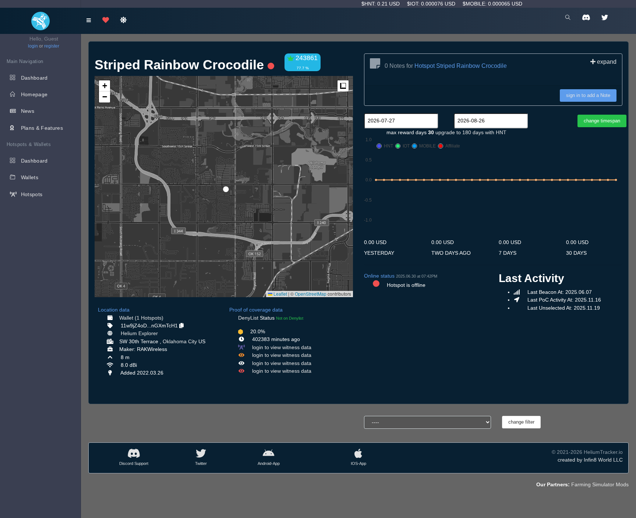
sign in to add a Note (588, 95)
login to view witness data (281, 347)
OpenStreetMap (310, 294)
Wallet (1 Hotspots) (141, 318)
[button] (223, 186)
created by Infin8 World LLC (590, 460)
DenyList (248, 318)
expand (606, 62)
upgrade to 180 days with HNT (470, 132)
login (33, 46)
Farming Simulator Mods (600, 484)
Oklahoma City (180, 341)
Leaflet (279, 294)
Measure (343, 85)
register (51, 46)
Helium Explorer (139, 333)
